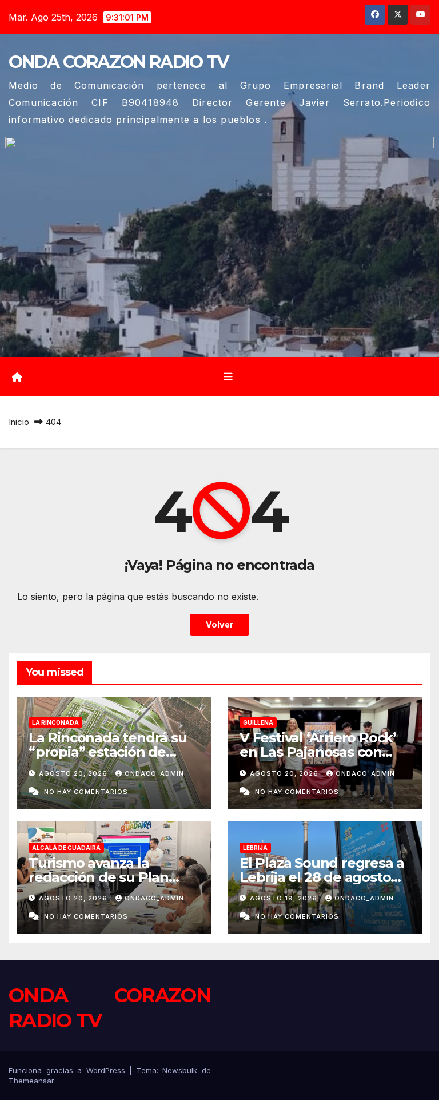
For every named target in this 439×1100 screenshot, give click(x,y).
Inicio (19, 421)
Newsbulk (179, 1070)
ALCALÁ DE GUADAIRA (66, 847)
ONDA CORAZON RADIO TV (118, 62)
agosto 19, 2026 (285, 898)
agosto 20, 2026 (74, 773)
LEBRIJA (255, 847)
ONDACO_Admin (154, 773)
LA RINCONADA (55, 722)
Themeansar (31, 1080)
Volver (219, 624)
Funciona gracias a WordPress (69, 1070)
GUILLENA (258, 722)
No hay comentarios (86, 792)
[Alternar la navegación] (228, 376)
